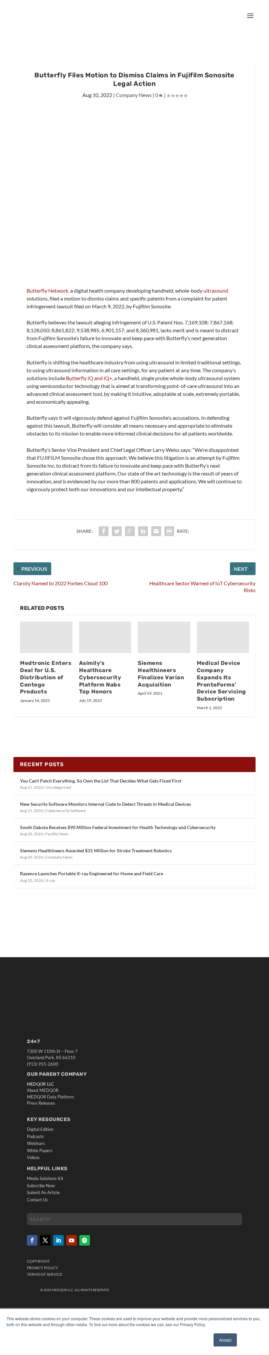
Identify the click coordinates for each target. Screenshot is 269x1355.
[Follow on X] (45, 1240)
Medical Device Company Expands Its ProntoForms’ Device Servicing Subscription (221, 681)
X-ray (50, 880)
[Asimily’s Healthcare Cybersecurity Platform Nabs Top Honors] (105, 637)
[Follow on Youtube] (71, 1240)
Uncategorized (58, 787)
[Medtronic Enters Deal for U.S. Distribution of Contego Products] (46, 637)
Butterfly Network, (48, 290)
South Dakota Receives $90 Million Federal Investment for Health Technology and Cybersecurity (118, 827)
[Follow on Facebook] (32, 1240)
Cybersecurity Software (66, 810)
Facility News (57, 833)
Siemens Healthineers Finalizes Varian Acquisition (161, 674)
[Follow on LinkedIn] (58, 1240)
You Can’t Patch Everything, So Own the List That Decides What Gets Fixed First (100, 781)
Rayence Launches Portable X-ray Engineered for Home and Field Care (91, 873)
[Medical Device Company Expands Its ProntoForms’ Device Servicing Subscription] (223, 637)
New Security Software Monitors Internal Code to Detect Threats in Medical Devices (105, 804)
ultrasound (215, 290)
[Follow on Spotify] (84, 1240)
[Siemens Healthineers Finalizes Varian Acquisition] (164, 637)
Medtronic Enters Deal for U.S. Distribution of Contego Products (45, 677)
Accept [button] (225, 1340)
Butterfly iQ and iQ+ (89, 378)
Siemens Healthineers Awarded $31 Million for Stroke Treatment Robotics (96, 850)
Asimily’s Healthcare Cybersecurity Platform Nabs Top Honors (100, 677)
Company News (134, 95)
